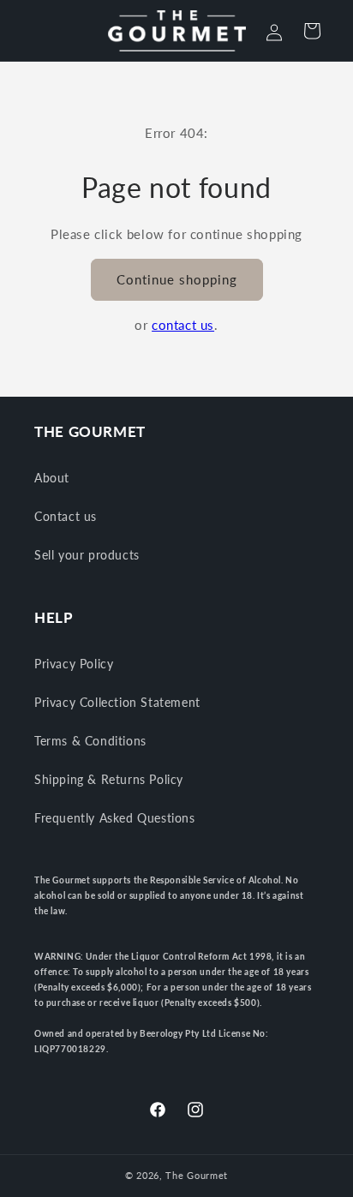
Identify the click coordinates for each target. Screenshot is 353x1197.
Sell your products (87, 555)
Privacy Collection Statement (117, 702)
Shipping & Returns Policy (108, 779)
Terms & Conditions (90, 740)
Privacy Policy (73, 663)
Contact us (65, 516)
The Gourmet (196, 1175)
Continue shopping (177, 279)
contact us (183, 324)
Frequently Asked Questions (114, 818)
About (51, 477)
